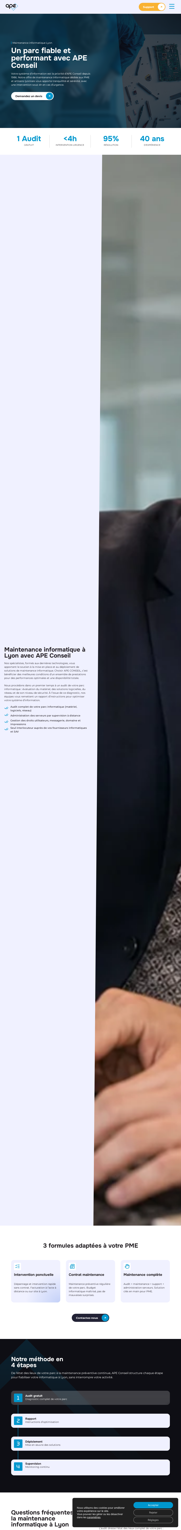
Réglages (153, 1519)
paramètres (93, 1517)
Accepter (153, 1505)
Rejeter (153, 1512)
